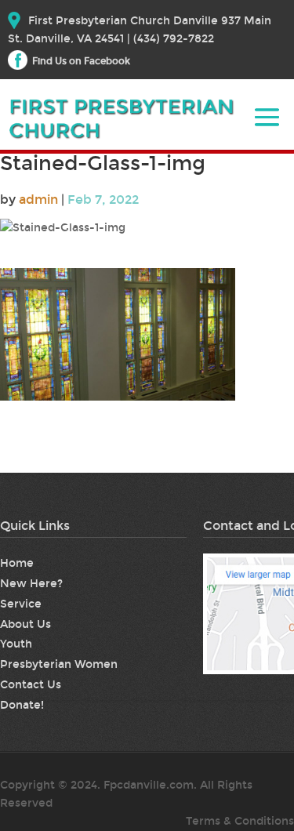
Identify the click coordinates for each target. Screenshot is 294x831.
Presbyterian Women (59, 664)
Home (17, 563)
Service (21, 604)
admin (38, 199)
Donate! (22, 705)
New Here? (31, 583)
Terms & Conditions (240, 821)
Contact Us (30, 684)
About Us (25, 624)
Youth (16, 644)
